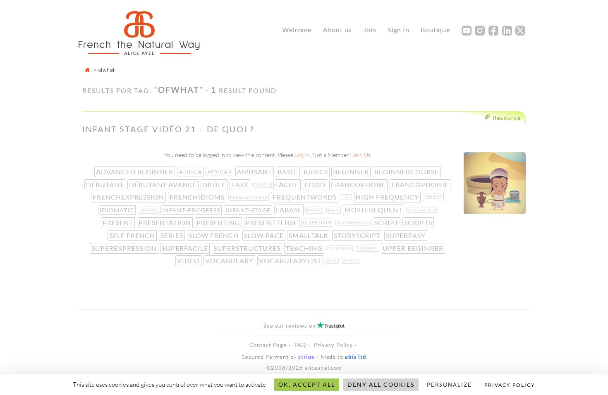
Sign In (398, 29)
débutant (105, 184)
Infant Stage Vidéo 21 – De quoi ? (168, 129)
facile (288, 184)
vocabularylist (291, 260)
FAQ (300, 345)
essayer (263, 185)
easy (240, 184)
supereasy (406, 235)
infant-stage (248, 210)
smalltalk (309, 235)
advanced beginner (135, 172)
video (189, 260)
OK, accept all (306, 384)
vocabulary (230, 260)
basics (317, 172)
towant (368, 247)
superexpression (124, 248)
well (333, 261)
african (220, 172)
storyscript (358, 235)
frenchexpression (129, 197)
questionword (354, 223)
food (315, 184)
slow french (214, 235)
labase (290, 210)
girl (347, 197)
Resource (507, 117)
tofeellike (340, 248)
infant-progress (192, 210)
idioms (148, 209)
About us (337, 29)
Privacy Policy (333, 345)
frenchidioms (198, 197)
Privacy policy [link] (509, 385)
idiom (434, 197)
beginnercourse (407, 172)
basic (289, 172)
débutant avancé (164, 184)
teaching (305, 248)
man (334, 209)
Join (369, 29)
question (318, 222)
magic (315, 209)
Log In (302, 154)
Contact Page (268, 345)
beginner (352, 172)
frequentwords (305, 197)
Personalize (449, 384)
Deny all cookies (380, 384)
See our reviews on (303, 325)
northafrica (422, 210)
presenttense (272, 222)
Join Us (361, 154)
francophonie (420, 184)
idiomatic (118, 210)
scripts (419, 222)
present (119, 222)
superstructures (247, 248)
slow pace (264, 235)
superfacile (186, 248)
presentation (166, 222)
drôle (214, 184)
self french (133, 235)
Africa (191, 171)
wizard (350, 261)
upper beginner (414, 248)
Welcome (296, 29)
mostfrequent (374, 210)
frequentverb (249, 197)
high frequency (388, 197)
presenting (219, 222)
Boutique (435, 29)
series (172, 235)
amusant (255, 172)
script (387, 222)
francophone (359, 184)
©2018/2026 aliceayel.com (304, 367)
